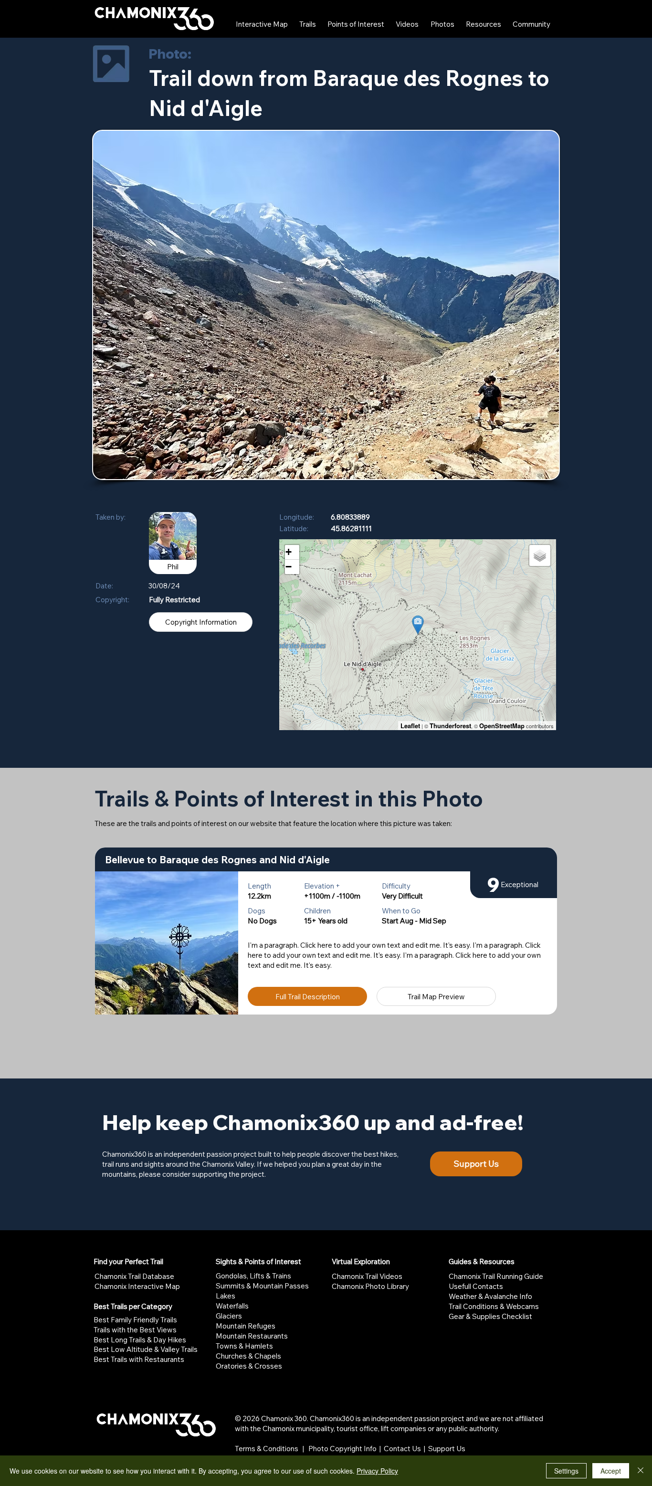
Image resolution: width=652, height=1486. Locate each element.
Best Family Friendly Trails (135, 1319)
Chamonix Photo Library (370, 1286)
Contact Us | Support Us (424, 1448)
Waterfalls (232, 1305)
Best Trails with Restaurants (139, 1359)
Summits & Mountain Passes (262, 1285)
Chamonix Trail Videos (367, 1276)
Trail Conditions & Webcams (494, 1306)
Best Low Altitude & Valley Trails (146, 1349)
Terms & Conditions (266, 1448)
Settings (566, 1471)
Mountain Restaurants (252, 1335)
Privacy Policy (377, 1471)
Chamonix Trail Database (134, 1276)
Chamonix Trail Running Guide (496, 1276)
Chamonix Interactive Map (137, 1286)
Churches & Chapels (248, 1355)
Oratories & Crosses (249, 1366)
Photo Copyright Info (342, 1448)
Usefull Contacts (476, 1286)
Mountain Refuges (245, 1325)
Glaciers (229, 1315)
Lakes (225, 1295)
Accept (610, 1471)
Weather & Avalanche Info (490, 1296)
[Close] (640, 1470)
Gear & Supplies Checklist (490, 1316)
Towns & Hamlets (244, 1345)
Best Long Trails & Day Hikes (140, 1339)
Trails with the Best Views (135, 1329)
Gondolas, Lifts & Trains (253, 1275)
